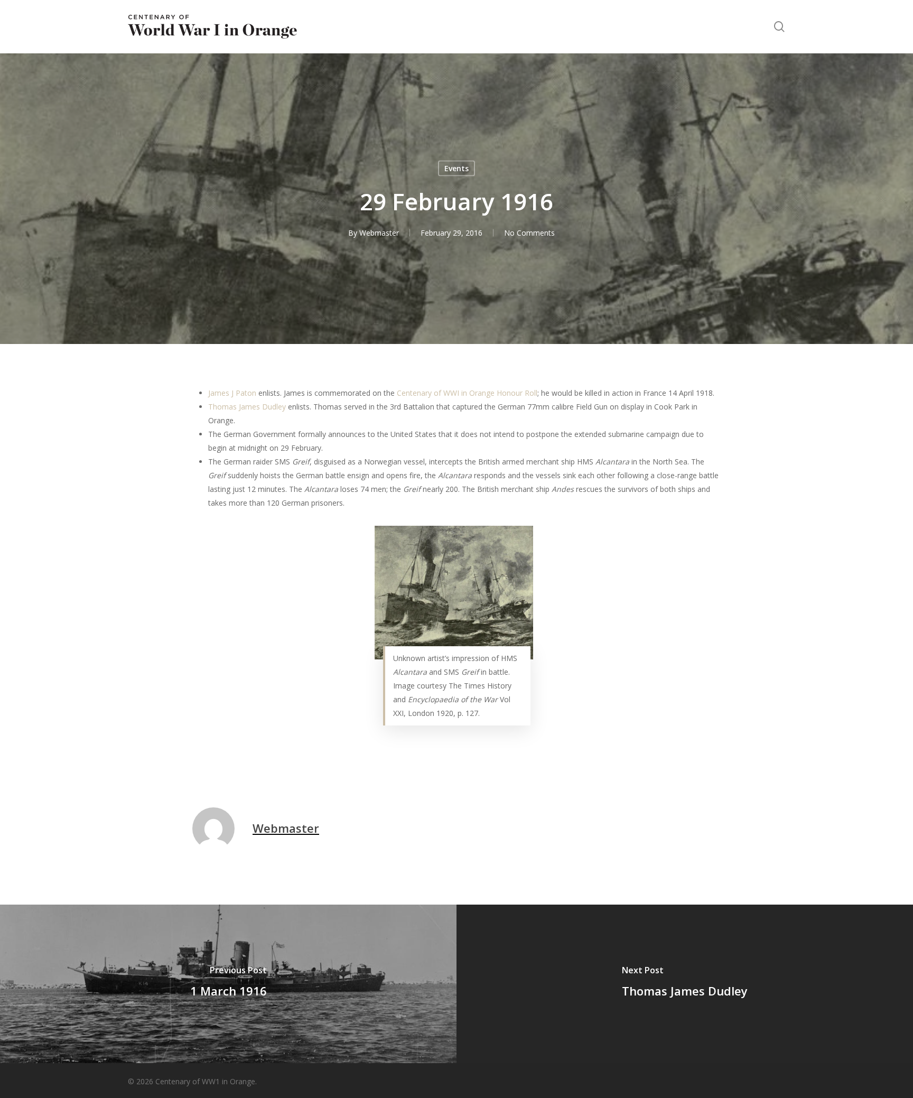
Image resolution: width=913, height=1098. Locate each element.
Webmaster (379, 233)
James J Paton (232, 393)
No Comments (529, 233)
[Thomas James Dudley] (684, 984)
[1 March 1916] (228, 984)
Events (456, 168)
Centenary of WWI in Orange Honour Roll (467, 393)
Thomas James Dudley (247, 407)
